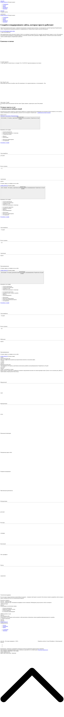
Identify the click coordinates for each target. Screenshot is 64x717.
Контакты (5, 8)
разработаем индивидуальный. (44, 112)
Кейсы (4, 6)
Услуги (4, 5)
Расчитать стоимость (4, 600)
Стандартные (8, 115)
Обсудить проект (11, 2)
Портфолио (5, 7)
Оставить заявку (11, 185)
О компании (5, 4)
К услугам (2, 31)
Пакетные (2, 115)
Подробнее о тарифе (4, 142)
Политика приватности (43, 649)
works (2, 1)
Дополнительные (14, 115)
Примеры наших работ (10, 31)
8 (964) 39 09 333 (4, 2)
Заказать (2, 363)
